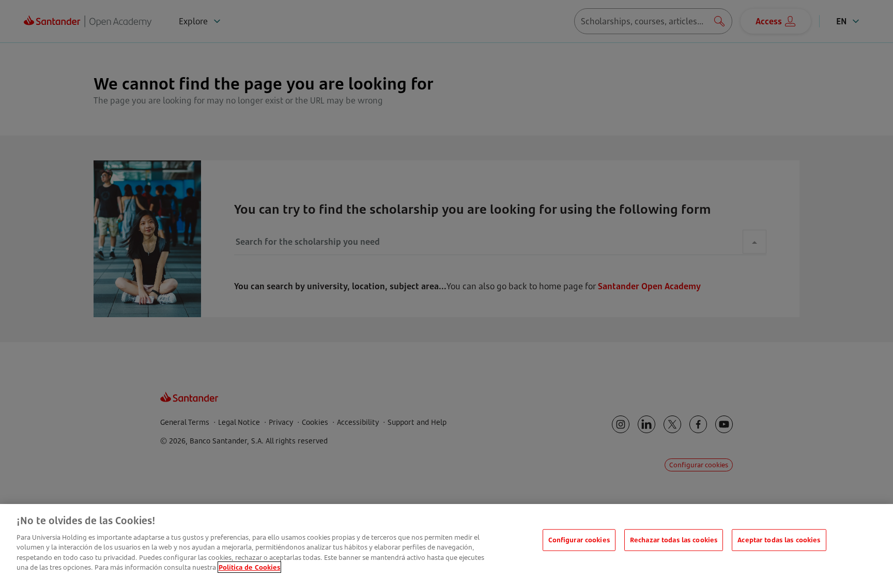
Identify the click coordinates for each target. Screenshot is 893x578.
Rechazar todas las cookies (673, 539)
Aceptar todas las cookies (778, 539)
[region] (446, 541)
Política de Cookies (249, 567)
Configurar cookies (579, 539)
